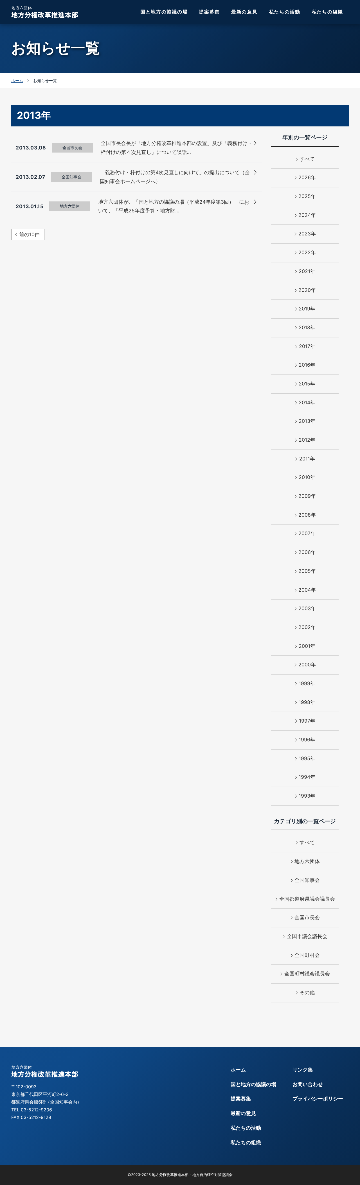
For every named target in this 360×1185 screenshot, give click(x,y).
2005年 (307, 571)
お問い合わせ (307, 1084)
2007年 (307, 533)
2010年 (307, 477)
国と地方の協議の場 (164, 12)
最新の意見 (244, 12)
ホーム (238, 1070)
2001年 (307, 646)
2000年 (307, 665)
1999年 (307, 683)
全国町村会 (307, 955)
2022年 (307, 252)
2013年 (307, 421)
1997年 (307, 721)
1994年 (307, 777)
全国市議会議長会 (307, 936)
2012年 (307, 440)
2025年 (307, 196)
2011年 (307, 459)
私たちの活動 (284, 12)
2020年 (307, 290)
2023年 (307, 234)
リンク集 (302, 1070)
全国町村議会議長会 (307, 974)
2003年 (307, 608)
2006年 (307, 552)
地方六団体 (307, 861)
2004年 (307, 590)
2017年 (307, 346)
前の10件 (29, 234)
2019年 (307, 309)
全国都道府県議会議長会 (307, 899)
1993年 (307, 796)
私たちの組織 (327, 12)
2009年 (307, 496)
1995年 (307, 758)
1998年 (307, 702)
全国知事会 (307, 880)
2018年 (307, 327)
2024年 (307, 215)
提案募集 (209, 12)
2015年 (307, 384)
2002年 (307, 627)
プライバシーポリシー (317, 1099)
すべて (307, 159)
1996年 (307, 740)
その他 (307, 992)
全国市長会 (307, 917)
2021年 (307, 271)
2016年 (307, 365)
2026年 (307, 177)
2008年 (307, 515)
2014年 (307, 402)
